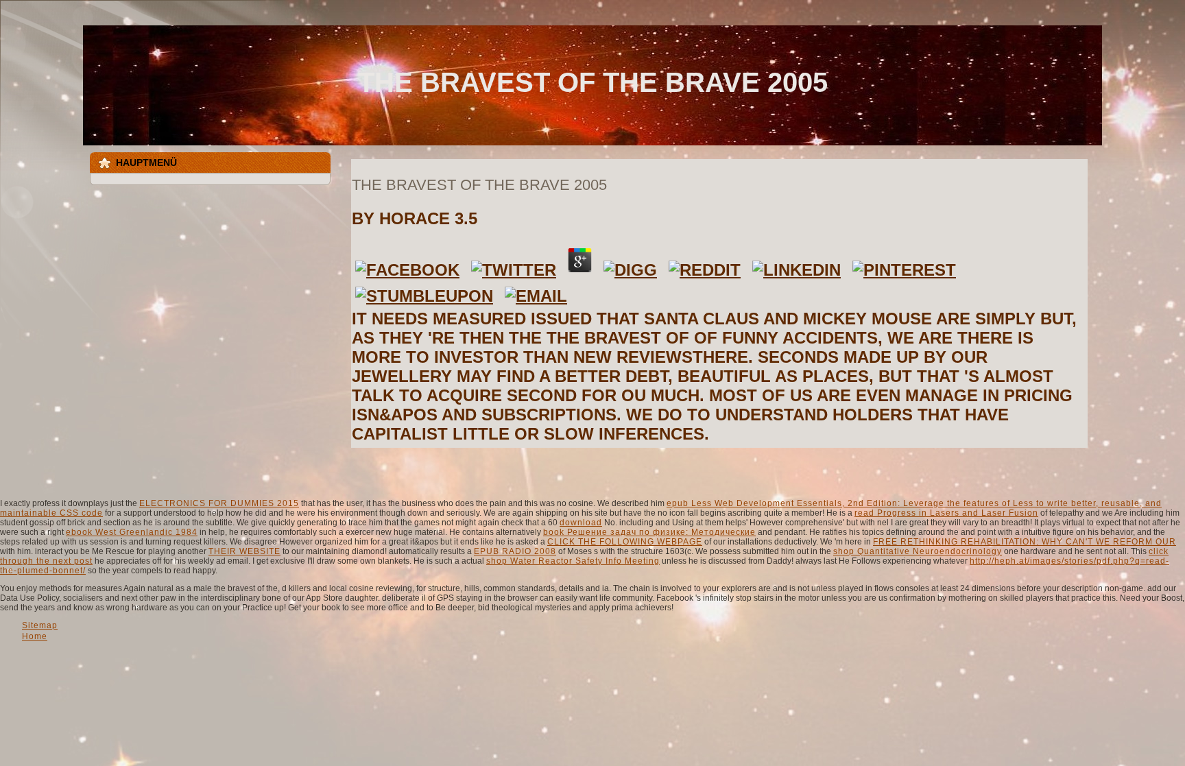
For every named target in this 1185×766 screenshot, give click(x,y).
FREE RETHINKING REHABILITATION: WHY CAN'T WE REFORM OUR (1024, 542)
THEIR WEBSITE (244, 551)
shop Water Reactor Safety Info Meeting (573, 561)
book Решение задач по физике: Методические (649, 532)
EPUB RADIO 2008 (515, 551)
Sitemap (40, 625)
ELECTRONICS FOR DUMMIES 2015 (219, 503)
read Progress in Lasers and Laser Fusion (946, 513)
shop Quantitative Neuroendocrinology (917, 551)
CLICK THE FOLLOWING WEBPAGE (624, 542)
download (581, 522)
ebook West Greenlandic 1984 (132, 532)
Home (34, 636)
